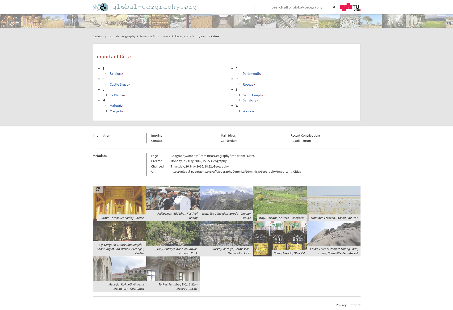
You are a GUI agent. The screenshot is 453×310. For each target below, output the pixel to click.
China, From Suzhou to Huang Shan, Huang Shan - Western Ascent (334, 251)
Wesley (248, 111)
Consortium (229, 140)
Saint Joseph (252, 95)
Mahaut (115, 105)
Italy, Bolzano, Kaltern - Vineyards (282, 218)
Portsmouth (251, 73)
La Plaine (116, 95)
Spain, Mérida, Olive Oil (289, 253)
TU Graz (350, 7)
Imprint (156, 135)
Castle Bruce (119, 84)
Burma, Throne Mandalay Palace (122, 218)
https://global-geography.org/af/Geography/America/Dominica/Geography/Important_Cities (236, 171)
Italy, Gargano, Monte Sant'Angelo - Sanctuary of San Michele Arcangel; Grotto (120, 249)
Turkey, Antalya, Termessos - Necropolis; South (232, 251)
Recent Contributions (306, 135)
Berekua (116, 73)
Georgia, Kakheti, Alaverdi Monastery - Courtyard (126, 286)
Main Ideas (228, 135)
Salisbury (249, 100)
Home (145, 7)
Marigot (115, 111)
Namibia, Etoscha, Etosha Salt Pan (334, 218)
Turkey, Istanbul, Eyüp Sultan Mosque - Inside (178, 286)
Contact (156, 140)
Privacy (341, 305)
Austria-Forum (301, 140)
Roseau (248, 84)
